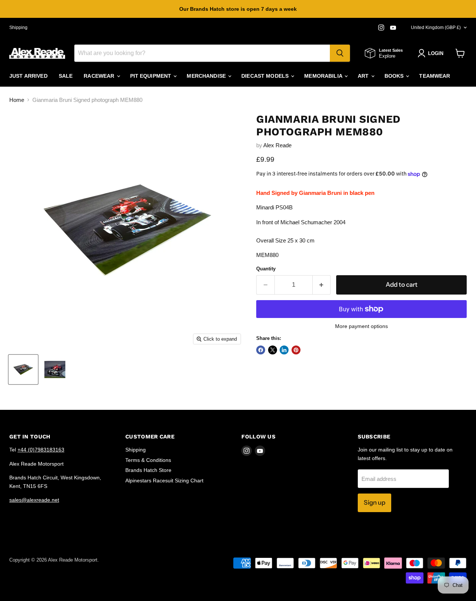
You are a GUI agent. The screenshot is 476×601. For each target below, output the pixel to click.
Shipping (18, 27)
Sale (66, 76)
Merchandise (207, 76)
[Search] (340, 53)
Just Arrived (28, 76)
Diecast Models (265, 76)
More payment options (361, 326)
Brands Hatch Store (148, 470)
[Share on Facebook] (260, 350)
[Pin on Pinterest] (296, 350)
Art (364, 76)
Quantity (266, 268)
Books (395, 76)
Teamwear (434, 76)
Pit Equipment (151, 76)
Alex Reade (277, 145)
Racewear (100, 76)
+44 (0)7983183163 (40, 450)
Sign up (374, 502)
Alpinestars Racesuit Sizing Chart (164, 480)
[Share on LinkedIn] (284, 350)
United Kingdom (436, 27)
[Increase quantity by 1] (322, 284)
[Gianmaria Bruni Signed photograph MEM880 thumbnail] (23, 369)
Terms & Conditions (148, 460)
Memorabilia (324, 76)
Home (16, 100)
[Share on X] (272, 350)
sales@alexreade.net (34, 500)
